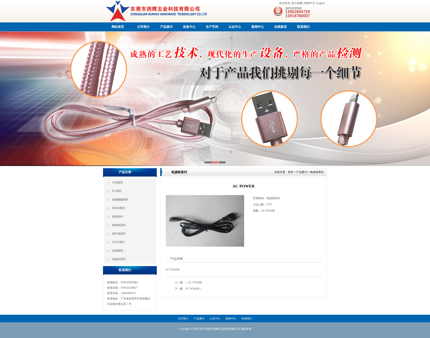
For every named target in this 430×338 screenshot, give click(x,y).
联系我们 (303, 26)
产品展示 (166, 26)
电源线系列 (119, 225)
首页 (290, 172)
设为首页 (284, 3)
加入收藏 (297, 3)
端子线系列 (119, 233)
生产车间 (212, 26)
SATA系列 (118, 242)
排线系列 (117, 216)
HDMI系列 (118, 208)
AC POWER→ (193, 288)
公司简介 (143, 26)
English (321, 3)
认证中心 (235, 26)
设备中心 (189, 26)
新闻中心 (258, 26)
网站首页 (118, 26)
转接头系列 (119, 259)
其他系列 (117, 250)
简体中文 (309, 3)
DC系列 (116, 191)
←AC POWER (193, 282)
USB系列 (117, 182)
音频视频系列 (120, 199)
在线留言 (280, 26)
